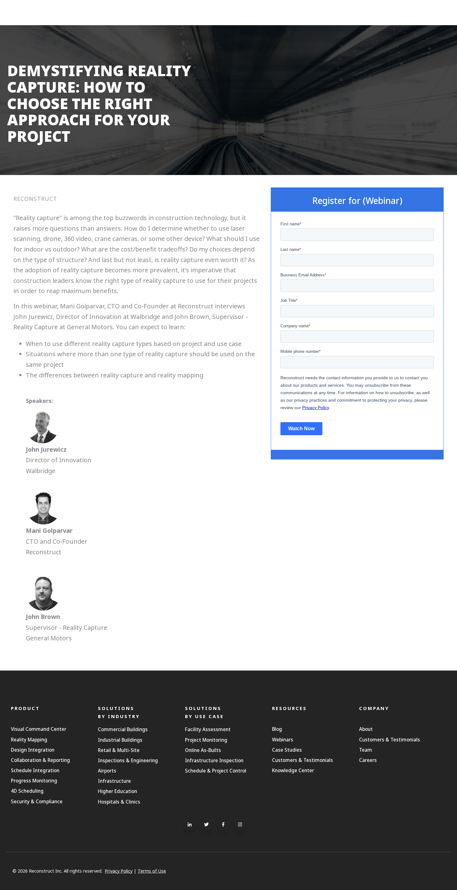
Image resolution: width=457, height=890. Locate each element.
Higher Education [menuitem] (117, 791)
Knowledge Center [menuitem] (293, 770)
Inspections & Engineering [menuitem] (128, 760)
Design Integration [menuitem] (32, 750)
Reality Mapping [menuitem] (29, 739)
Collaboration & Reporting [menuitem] (40, 760)
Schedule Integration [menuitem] (35, 770)
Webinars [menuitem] (282, 739)
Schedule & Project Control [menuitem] (215, 771)
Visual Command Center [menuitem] (38, 729)
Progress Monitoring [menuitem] (34, 780)
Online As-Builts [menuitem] (203, 750)
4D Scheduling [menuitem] (27, 791)
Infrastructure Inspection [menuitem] (214, 760)
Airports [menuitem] (107, 771)
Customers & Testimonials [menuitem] (302, 760)
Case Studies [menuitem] (287, 750)
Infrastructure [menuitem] (114, 781)
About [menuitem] (366, 729)
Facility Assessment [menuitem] (208, 729)
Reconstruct (35, 198)
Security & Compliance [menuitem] (36, 801)
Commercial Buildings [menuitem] (123, 729)
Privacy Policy (118, 871)
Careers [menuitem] (368, 760)
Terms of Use (152, 871)
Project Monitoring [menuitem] (206, 740)
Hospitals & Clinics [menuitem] (119, 802)
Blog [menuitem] (277, 729)
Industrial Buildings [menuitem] (120, 740)
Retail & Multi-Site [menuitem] (119, 750)
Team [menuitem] (365, 750)
